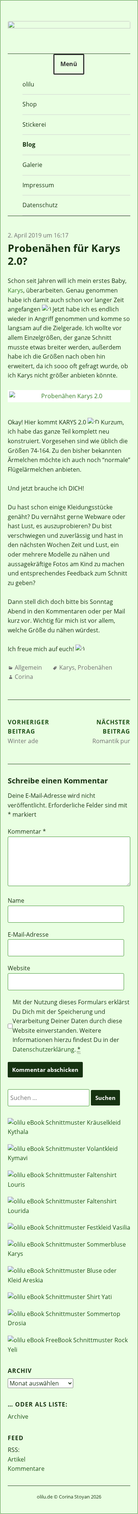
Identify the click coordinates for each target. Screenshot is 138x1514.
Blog (28, 144)
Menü (68, 64)
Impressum (38, 185)
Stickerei (34, 124)
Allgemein (28, 667)
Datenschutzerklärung (43, 1049)
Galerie (32, 165)
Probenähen (95, 667)
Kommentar (27, 831)
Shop (29, 104)
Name (16, 900)
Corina (24, 677)
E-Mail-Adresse (28, 934)
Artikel (16, 1459)
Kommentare (26, 1469)
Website (19, 968)
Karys (15, 290)
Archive (18, 1416)
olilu (28, 84)
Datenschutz (39, 205)
